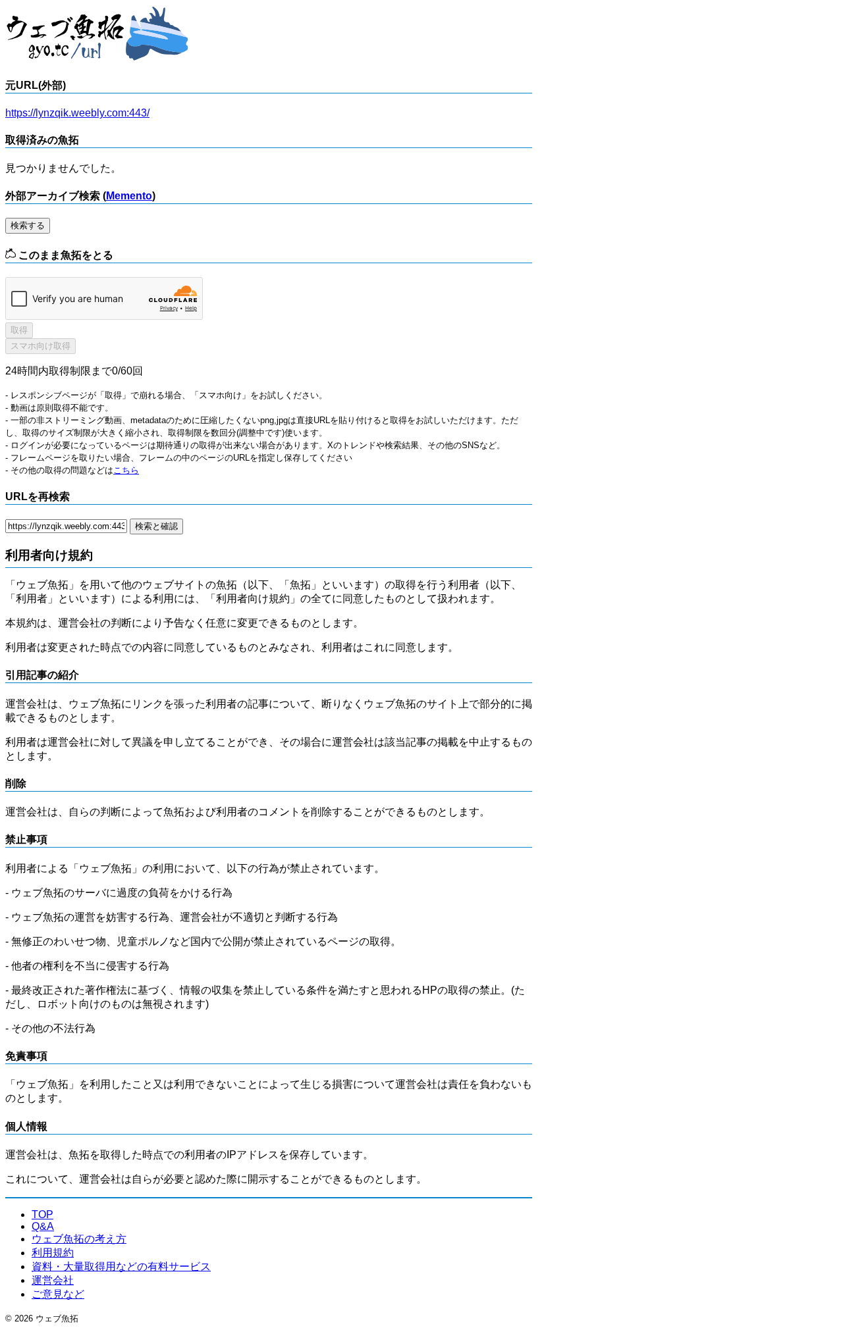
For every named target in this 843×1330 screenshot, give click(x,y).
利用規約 (53, 1252)
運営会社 (53, 1280)
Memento (129, 195)
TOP (42, 1214)
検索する (28, 225)
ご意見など (58, 1294)
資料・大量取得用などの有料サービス (121, 1266)
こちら (126, 470)
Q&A (43, 1226)
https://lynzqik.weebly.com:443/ (77, 112)
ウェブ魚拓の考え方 (79, 1238)
